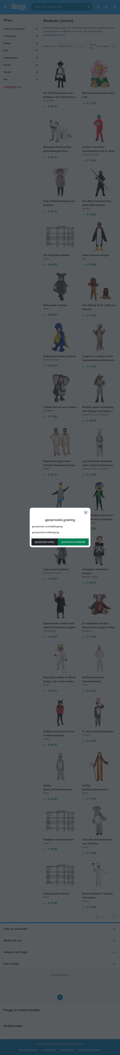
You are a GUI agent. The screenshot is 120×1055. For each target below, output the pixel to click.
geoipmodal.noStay (44, 542)
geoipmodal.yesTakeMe (73, 542)
